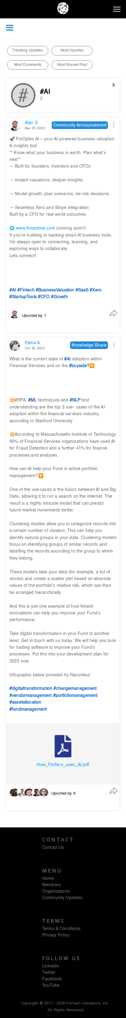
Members (51, 885)
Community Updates (62, 898)
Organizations (56, 891)
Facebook (52, 979)
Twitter (48, 973)
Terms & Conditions (61, 929)
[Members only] (63, 224)
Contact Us (53, 847)
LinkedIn (50, 966)
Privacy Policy (55, 935)
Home (48, 878)
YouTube (51, 985)
